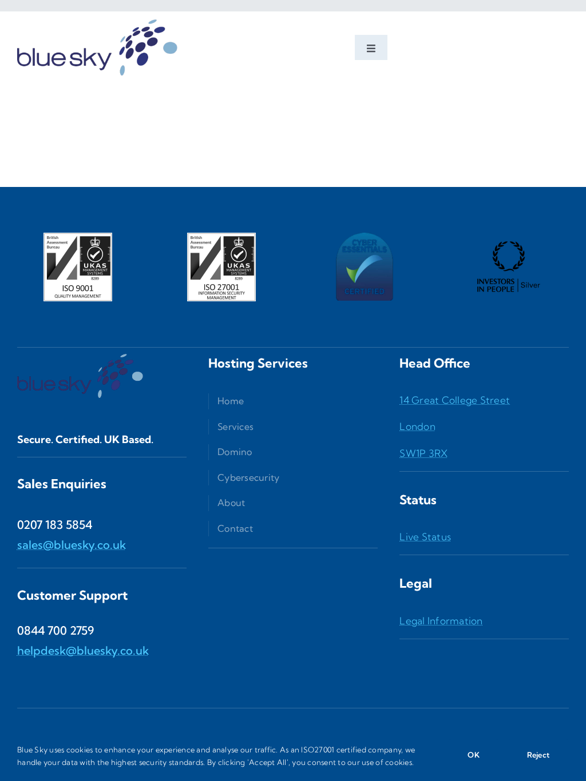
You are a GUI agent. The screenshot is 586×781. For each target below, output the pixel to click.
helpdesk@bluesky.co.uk (83, 650)
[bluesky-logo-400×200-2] (97, 16)
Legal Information (440, 621)
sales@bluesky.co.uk (71, 544)
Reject (538, 754)
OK (473, 754)
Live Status (425, 537)
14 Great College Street (454, 400)
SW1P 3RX (423, 453)
